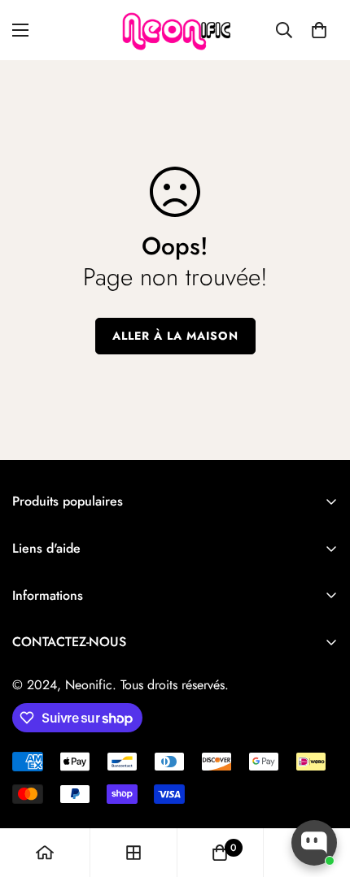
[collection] (133, 852)
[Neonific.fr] (175, 30)
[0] (319, 30)
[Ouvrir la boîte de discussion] (314, 843)
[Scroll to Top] (320, 791)
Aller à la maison (175, 336)
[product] (45, 852)
